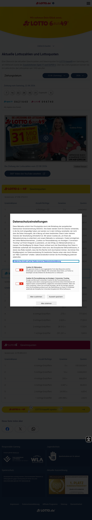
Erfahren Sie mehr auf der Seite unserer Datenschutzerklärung (37, 261)
